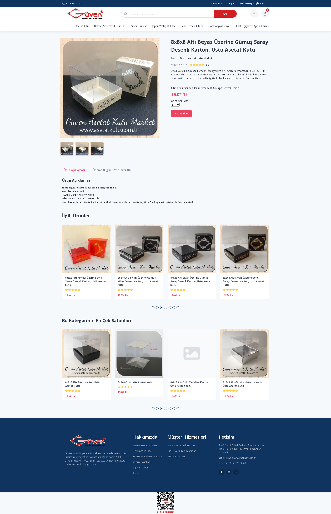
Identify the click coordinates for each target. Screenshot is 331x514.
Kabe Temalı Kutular (192, 26)
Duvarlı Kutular (138, 26)
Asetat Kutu (82, 26)
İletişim (137, 473)
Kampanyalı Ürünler (219, 26)
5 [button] (169, 307)
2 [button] (157, 307)
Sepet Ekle (181, 113)
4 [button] (165, 307)
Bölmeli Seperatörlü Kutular (109, 26)
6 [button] (173, 307)
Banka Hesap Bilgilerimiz (147, 445)
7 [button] (178, 307)
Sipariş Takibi (140, 467)
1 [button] (153, 307)
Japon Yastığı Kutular (163, 26)
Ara (225, 13)
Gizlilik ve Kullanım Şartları (147, 456)
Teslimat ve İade (142, 451)
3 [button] (161, 307)
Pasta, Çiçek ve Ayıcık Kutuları (252, 26)
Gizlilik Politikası (142, 462)
